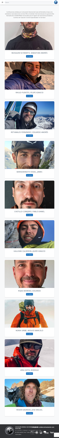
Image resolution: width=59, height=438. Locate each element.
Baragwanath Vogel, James (29, 172)
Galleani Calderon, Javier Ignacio (29, 251)
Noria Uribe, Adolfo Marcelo (29, 330)
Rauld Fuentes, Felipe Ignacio (29, 92)
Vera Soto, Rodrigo (29, 370)
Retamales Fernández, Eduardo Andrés (29, 132)
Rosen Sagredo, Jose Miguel (29, 410)
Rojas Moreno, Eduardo (29, 291)
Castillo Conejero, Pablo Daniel (29, 211)
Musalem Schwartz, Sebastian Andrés (29, 53)
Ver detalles (29, 56)
